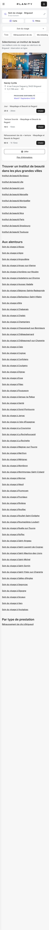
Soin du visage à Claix (12, 347)
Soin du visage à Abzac (13, 246)
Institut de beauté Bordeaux (15, 175)
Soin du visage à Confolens (15, 359)
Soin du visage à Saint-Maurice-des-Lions (22, 553)
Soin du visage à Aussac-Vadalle (17, 284)
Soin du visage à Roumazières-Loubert (20, 522)
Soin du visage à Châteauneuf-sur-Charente (23, 340)
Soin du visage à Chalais (13, 315)
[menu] (3, 4)
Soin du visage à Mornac (14, 478)
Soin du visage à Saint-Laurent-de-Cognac (22, 547)
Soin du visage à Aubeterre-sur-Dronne (21, 278)
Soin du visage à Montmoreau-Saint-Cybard (23, 472)
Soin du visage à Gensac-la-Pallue (18, 397)
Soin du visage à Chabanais (15, 309)
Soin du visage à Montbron (15, 465)
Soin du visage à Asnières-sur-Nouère (20, 271)
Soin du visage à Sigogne (14, 590)
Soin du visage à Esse (12, 378)
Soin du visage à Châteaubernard (18, 334)
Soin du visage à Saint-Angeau (16, 540)
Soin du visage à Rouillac (14, 509)
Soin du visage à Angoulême (15, 259)
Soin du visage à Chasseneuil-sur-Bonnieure (23, 328)
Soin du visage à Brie (12, 303)
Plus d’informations (24, 157)
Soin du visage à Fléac (12, 384)
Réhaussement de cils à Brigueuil (18, 624)
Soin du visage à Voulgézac (15, 609)
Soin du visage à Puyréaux (14, 497)
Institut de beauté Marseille (15, 194)
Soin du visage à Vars (12, 603)
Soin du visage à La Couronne (16, 428)
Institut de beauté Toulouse (15, 232)
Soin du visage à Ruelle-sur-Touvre (18, 528)
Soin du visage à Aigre (12, 253)
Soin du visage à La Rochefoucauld (19, 434)
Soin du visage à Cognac (14, 353)
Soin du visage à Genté (13, 403)
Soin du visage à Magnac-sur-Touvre (19, 447)
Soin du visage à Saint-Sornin (16, 565)
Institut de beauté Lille (12, 182)
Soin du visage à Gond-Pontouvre (18, 409)
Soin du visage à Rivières (14, 503)
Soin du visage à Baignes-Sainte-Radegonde (23, 290)
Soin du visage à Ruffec (13, 534)
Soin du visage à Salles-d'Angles (17, 578)
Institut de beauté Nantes (14, 207)
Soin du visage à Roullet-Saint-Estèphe (20, 515)
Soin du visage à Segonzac (15, 584)
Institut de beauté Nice (13, 213)
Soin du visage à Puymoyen (15, 490)
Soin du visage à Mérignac (14, 459)
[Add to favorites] (43, 56)
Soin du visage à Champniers (16, 322)
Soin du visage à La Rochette (16, 440)
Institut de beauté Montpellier (16, 200)
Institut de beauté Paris (13, 219)
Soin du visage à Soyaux (13, 597)
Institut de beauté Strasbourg (16, 225)
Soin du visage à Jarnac (13, 415)
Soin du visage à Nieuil (13, 484)
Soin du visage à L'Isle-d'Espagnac (18, 422)
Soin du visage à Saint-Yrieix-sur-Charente (22, 572)
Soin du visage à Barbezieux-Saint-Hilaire (22, 296)
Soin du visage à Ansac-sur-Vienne (19, 265)
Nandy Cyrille (10, 83)
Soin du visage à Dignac (13, 372)
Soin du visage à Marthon (14, 453)
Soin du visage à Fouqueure (15, 390)
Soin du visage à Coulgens (15, 365)
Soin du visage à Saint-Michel (16, 559)
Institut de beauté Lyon (13, 188)
